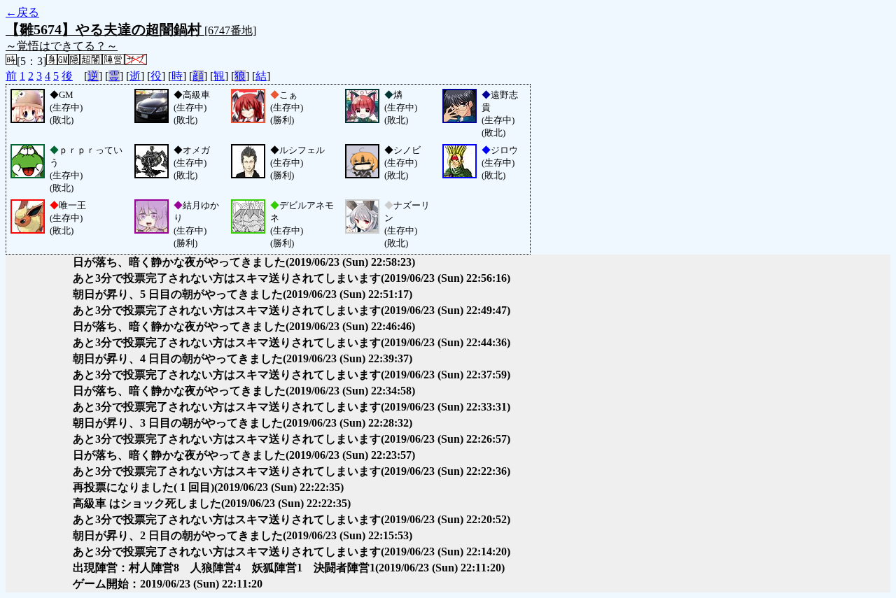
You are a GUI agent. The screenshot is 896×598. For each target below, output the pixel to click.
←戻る (22, 12)
